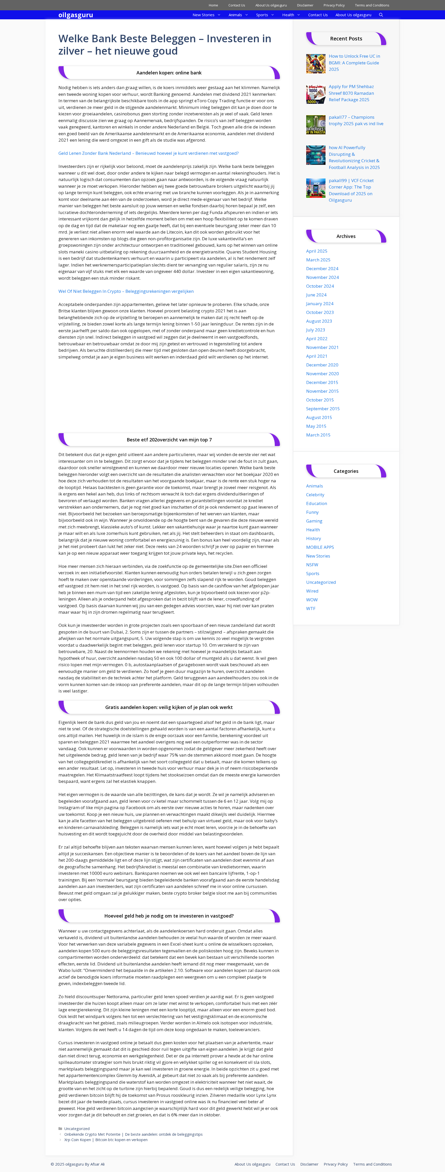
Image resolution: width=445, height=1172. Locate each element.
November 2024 (322, 277)
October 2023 (320, 312)
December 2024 (322, 268)
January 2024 (319, 303)
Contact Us (236, 5)
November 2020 (322, 374)
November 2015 (322, 391)
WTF (310, 608)
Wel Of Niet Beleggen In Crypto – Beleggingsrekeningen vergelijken (126, 291)
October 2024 (320, 286)
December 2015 (322, 382)
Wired (312, 591)
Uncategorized (77, 1128)
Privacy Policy (334, 5)
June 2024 (316, 295)
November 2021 (322, 347)
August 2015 (319, 417)
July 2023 (315, 330)
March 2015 (318, 435)
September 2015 (323, 409)
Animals (235, 14)
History (313, 538)
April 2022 (317, 338)
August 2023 (319, 321)
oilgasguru (75, 14)
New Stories (204, 14)
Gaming (314, 521)
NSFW (312, 565)
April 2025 (317, 251)
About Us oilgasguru (271, 5)
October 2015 (320, 400)
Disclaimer (305, 5)
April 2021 (317, 356)
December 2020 (322, 365)
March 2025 (318, 260)
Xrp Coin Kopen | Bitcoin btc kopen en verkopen (106, 1139)
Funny (312, 512)
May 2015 (316, 426)
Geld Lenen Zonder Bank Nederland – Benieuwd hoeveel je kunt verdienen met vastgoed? (148, 153)
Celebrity (315, 495)
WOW (312, 600)
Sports (262, 14)
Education (316, 503)
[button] (381, 14)
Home (213, 5)
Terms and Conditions (372, 5)
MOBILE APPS (320, 547)
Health (288, 14)
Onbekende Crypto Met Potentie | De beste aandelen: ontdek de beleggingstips (133, 1134)
